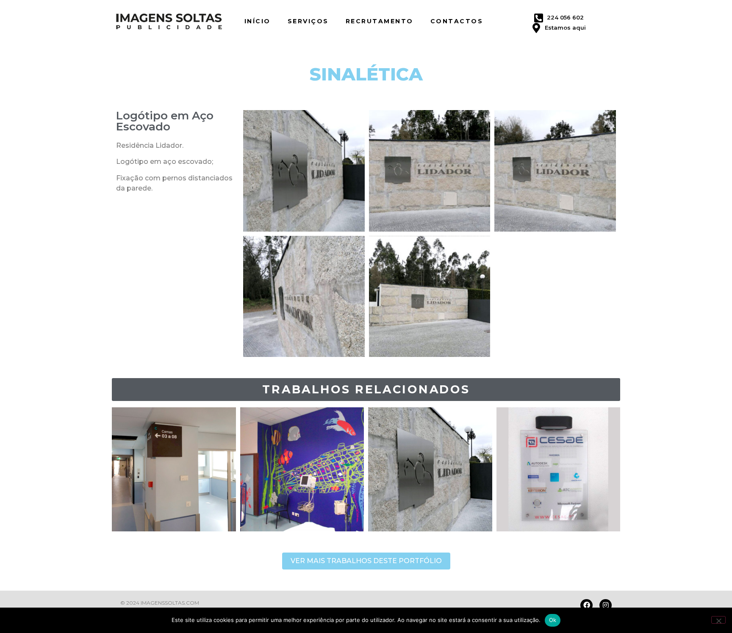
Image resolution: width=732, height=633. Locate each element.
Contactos (456, 21)
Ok (553, 619)
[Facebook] (586, 605)
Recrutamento (379, 21)
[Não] (718, 620)
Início (257, 21)
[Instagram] (605, 605)
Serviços (308, 21)
